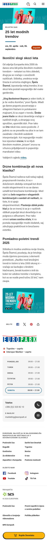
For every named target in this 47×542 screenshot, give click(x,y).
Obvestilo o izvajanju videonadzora (11, 516)
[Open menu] (43, 4)
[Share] (38, 324)
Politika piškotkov (32, 515)
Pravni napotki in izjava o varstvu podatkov (34, 507)
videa (23, 157)
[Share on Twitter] (24, 324)
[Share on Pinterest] (31, 324)
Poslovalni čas (9, 506)
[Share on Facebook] (18, 324)
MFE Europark (8, 525)
